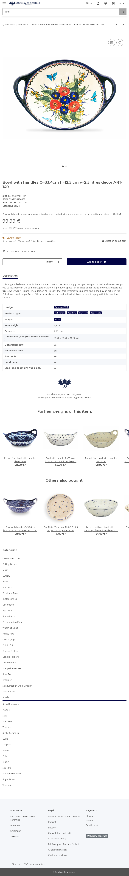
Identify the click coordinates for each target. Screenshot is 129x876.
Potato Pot (8, 645)
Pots (5, 756)
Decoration (8, 604)
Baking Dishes (10, 564)
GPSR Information (57, 849)
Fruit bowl (83, 313)
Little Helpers (10, 662)
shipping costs (31, 228)
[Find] (122, 11)
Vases (5, 581)
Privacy (52, 827)
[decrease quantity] (6, 262)
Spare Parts (9, 616)
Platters (7, 709)
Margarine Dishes (12, 668)
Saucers (7, 767)
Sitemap (14, 836)
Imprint (52, 821)
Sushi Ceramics (11, 732)
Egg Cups (7, 610)
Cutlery (6, 575)
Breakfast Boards (11, 593)
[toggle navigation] (4, 2)
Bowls (17, 205)
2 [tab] (66, 166)
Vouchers (7, 785)
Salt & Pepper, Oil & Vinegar (17, 685)
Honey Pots (8, 633)
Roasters (7, 587)
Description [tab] (10, 275)
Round (57, 319)
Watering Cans (10, 627)
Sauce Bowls (9, 691)
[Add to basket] (5, 35)
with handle (59, 313)
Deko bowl (71, 313)
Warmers (7, 721)
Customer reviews (57, 855)
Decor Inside (96, 313)
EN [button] (87, 3)
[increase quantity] (58, 262)
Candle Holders (11, 656)
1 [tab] (63, 166)
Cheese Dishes (10, 650)
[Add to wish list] (119, 42)
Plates (6, 750)
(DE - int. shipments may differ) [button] (42, 241)
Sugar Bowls (9, 779)
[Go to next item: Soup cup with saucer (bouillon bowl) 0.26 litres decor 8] (123, 24)
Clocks (6, 761)
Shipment (15, 830)
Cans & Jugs (9, 639)
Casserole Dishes (11, 558)
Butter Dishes (10, 598)
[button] (98, 3)
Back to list (10, 24)
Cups (5, 738)
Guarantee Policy (57, 838)
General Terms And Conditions (64, 816)
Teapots (7, 744)
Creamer (7, 679)
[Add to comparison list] (111, 42)
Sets (5, 715)
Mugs (5, 569)
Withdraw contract (97, 835)
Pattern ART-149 (61, 307)
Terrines (7, 727)
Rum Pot (7, 674)
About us (15, 825)
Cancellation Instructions (61, 833)
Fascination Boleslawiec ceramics (22, 818)
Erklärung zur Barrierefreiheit (63, 844)
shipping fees (39, 864)
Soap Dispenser (11, 704)
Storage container (12, 773)
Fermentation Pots (12, 622)
